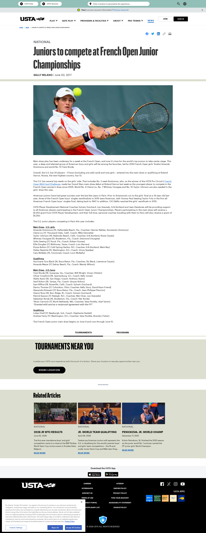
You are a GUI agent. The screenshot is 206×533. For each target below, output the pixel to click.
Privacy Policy (70, 521)
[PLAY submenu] (57, 20)
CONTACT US (87, 493)
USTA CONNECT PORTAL (87, 502)
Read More (40, 453)
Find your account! (121, 10)
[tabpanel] (103, 359)
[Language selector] (185, 4)
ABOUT (117, 20)
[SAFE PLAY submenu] (75, 20)
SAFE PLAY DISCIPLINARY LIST (87, 507)
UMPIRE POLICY (119, 488)
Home (21, 27)
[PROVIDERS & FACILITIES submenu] (108, 20)
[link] (147, 34)
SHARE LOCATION (49, 370)
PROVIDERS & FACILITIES (93, 20)
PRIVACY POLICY (120, 493)
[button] (202, 10)
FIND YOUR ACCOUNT (120, 498)
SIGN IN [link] (181, 19)
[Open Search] (178, 4)
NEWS (151, 20)
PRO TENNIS (134, 20)
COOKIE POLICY (120, 507)
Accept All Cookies (73, 527)
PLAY (52, 20)
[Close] (81, 502)
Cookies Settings (16, 527)
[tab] (83, 333)
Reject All (55, 527)
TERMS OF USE (87, 498)
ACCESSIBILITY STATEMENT (120, 502)
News (27, 27)
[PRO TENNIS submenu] (142, 20)
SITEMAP (120, 483)
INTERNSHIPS (87, 488)
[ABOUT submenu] (122, 20)
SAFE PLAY (67, 20)
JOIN (165, 19)
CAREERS (87, 483)
